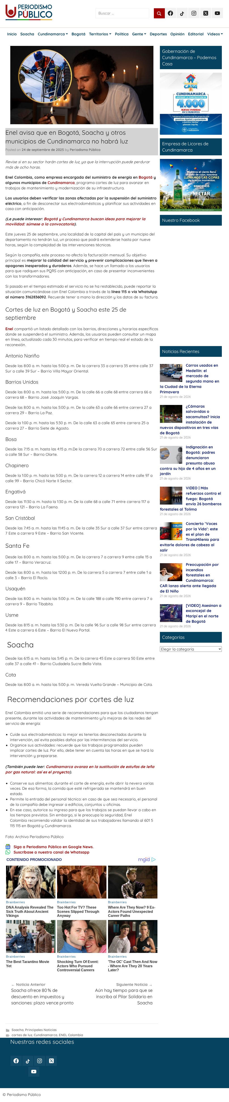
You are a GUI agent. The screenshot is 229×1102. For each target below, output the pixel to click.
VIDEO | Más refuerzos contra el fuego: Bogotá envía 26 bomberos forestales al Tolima (190, 498)
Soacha (17, 1030)
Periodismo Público (85, 150)
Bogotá (146, 177)
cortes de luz (22, 1035)
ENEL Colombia (71, 1035)
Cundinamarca (61, 182)
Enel (9, 328)
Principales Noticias (41, 1030)
